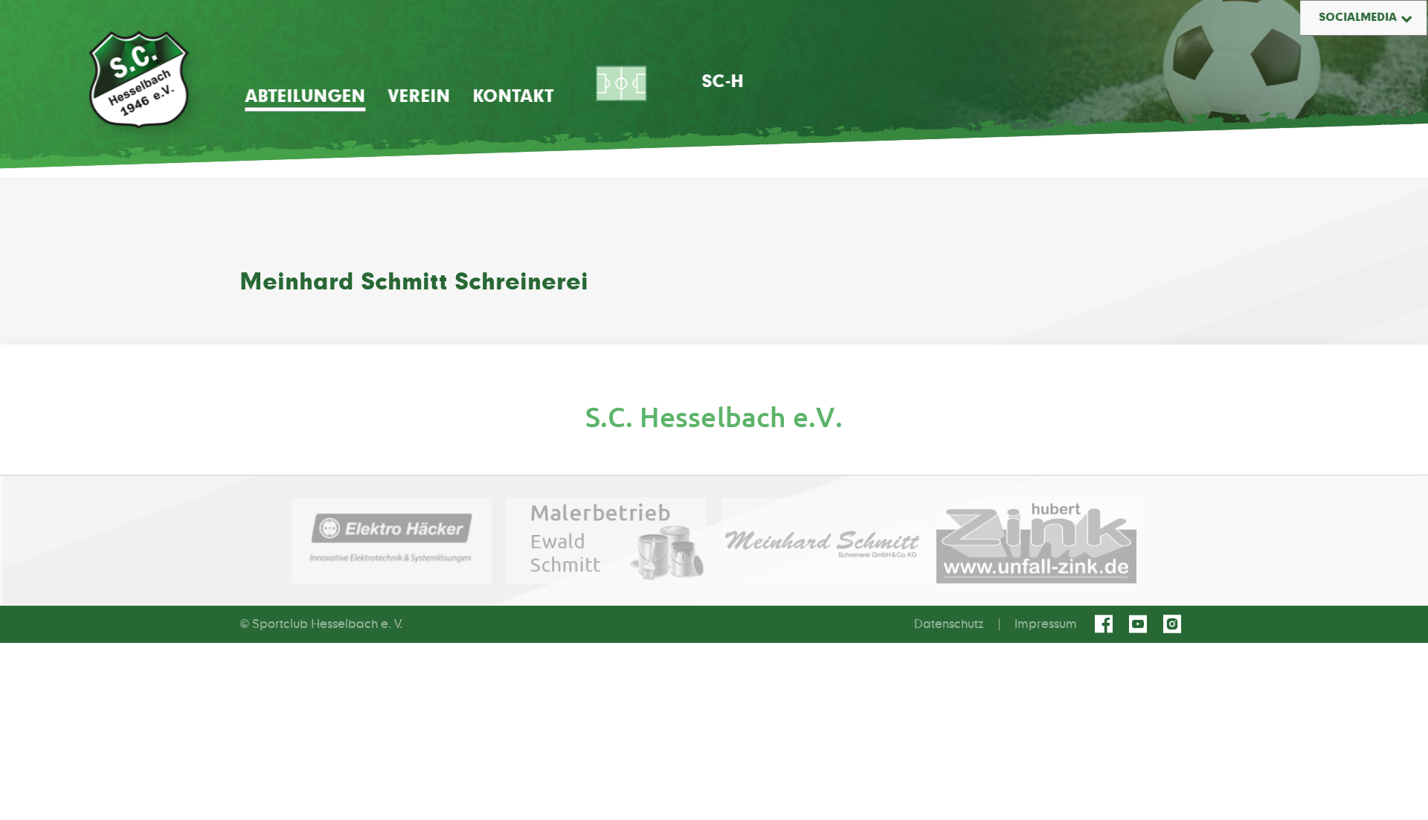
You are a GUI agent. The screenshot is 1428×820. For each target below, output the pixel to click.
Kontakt (512, 97)
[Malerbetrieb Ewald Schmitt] (606, 540)
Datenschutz (949, 624)
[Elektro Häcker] (392, 540)
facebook (1106, 624)
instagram (1174, 624)
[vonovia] (714, 417)
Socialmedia (1358, 18)
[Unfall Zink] (1036, 540)
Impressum (1045, 624)
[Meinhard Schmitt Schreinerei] (821, 540)
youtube (1140, 624)
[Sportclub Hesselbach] (139, 80)
